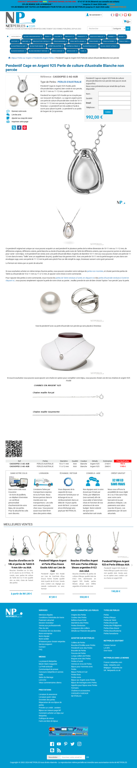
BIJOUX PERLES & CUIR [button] (18, 46)
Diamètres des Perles (79, 623)
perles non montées (95, 271)
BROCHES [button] (25, 41)
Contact (42, 647)
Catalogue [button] (15, 36)
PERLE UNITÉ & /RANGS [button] (77, 41)
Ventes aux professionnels (50, 625)
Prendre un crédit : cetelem (50, 708)
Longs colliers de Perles (80, 656)
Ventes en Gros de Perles (81, 664)
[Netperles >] (8, 58)
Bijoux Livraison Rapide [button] (32, 36)
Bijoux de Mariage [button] (17, 51)
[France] (112, 15)
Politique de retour (46, 718)
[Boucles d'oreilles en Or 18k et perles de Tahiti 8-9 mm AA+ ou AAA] (21, 545)
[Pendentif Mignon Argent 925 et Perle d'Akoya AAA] (115, 545)
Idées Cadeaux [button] (57, 51)
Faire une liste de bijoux (48, 721)
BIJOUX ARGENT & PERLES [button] (109, 46)
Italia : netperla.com (112, 665)
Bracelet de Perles (78, 650)
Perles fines (76, 675)
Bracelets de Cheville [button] (41, 41)
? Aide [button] (82, 51)
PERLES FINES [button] (123, 41)
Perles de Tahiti (110, 620)
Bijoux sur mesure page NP (50, 710)
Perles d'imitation (78, 625)
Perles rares (76, 677)
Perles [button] (47, 36)
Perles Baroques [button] (60, 41)
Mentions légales (46, 615)
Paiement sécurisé (46, 620)
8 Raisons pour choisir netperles (52, 641)
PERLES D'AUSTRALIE (69, 81)
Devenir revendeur (46, 623)
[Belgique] (129, 15)
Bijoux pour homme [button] (37, 46)
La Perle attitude (45, 667)
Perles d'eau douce (111, 628)
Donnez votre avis (19, 111)
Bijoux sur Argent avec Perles (83, 680)
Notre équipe (44, 636)
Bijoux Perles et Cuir (79, 672)
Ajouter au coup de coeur (22, 118)
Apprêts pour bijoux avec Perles (84, 685)
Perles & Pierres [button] (109, 41)
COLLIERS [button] (57, 36)
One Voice (108, 650)
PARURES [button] (111, 36)
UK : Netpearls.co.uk (112, 670)
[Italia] (121, 15)
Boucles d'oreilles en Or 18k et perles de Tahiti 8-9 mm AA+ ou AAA (21, 564)
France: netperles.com (113, 662)
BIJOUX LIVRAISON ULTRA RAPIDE (67, 4)
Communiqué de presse (48, 669)
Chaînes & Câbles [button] (72, 46)
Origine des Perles (78, 615)
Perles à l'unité (77, 661)
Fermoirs (75, 688)
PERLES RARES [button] (94, 41)
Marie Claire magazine (48, 664)
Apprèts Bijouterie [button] (55, 46)
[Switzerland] (125, 15)
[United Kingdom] (117, 15)
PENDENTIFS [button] (81, 36)
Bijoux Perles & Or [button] (89, 46)
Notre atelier (44, 639)
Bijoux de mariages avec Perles (84, 683)
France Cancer (110, 645)
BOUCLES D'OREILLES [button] (97, 36)
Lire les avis (16, 115)
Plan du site (43, 628)
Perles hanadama (111, 633)
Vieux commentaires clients (50, 683)
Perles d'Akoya (110, 617)
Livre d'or (42, 680)
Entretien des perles (47, 700)
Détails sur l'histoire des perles (83, 631)
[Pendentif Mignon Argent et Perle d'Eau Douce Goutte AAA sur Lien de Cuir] (52, 545)
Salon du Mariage (46, 677)
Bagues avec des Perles (81, 659)
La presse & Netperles (48, 661)
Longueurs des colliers (80, 628)
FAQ (40, 649)
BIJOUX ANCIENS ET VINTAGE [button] (38, 51)
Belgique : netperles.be (113, 668)
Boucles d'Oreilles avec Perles (83, 645)
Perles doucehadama (112, 631)
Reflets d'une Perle (78, 620)
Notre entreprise (45, 633)
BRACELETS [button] (69, 36)
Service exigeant (45, 644)
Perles (106, 615)
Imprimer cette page (20, 122)
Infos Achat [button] (71, 51)
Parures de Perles (78, 653)
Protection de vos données (50, 631)
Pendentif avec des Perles (81, 648)
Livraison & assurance (48, 694)
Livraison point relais (47, 697)
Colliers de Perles (78, 642)
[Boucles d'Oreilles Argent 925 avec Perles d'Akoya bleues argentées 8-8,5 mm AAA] (84, 545)
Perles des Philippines (112, 625)
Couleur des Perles (78, 617)
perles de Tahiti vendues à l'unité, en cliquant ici (75, 278)
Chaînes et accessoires (80, 691)
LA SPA (107, 648)
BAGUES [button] (121, 36)
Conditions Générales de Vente (51, 617)
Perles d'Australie (111, 623)
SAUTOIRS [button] (14, 41)
